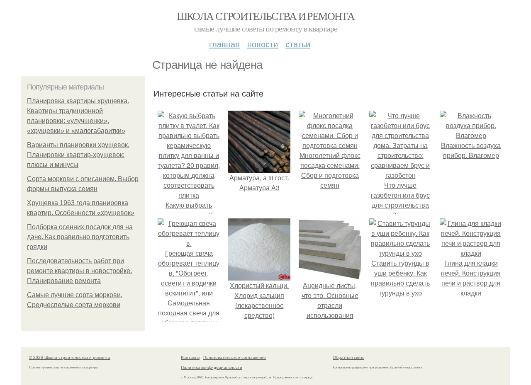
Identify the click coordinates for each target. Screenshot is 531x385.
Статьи (297, 44)
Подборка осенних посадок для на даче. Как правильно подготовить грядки (80, 236)
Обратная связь (348, 357)
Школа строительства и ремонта (266, 16)
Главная (224, 44)
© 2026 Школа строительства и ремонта (69, 357)
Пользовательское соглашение (234, 357)
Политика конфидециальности (211, 367)
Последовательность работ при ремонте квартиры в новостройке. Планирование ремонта (79, 270)
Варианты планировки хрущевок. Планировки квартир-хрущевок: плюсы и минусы (78, 154)
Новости (262, 44)
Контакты (190, 357)
